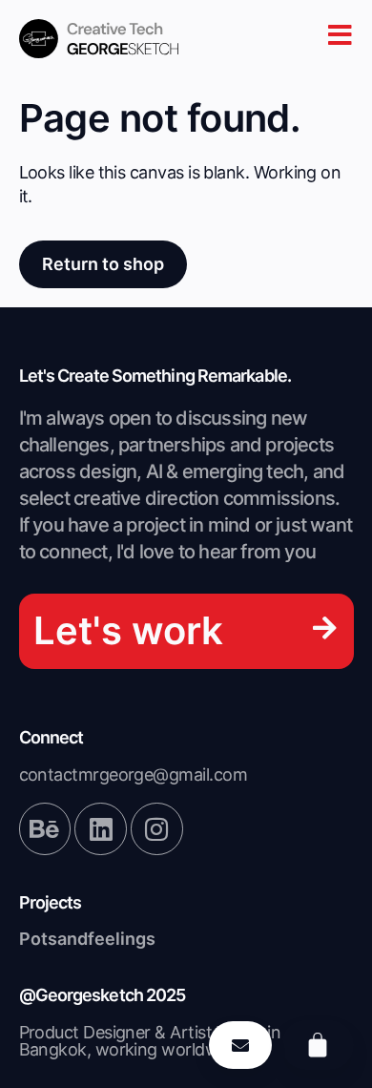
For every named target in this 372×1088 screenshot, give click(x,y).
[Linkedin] (100, 828)
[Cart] (317, 1045)
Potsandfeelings (87, 939)
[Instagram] (156, 828)
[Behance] (45, 828)
